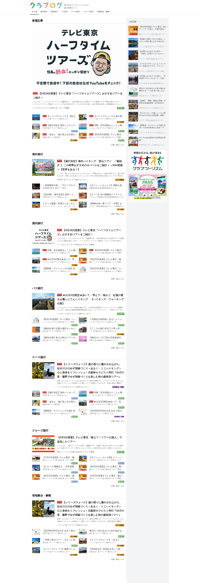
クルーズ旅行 (40, 430)
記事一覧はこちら (117, 145)
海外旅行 (37, 154)
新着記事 (37, 20)
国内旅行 (37, 223)
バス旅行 (37, 288)
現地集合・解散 (41, 495)
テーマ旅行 (39, 357)
